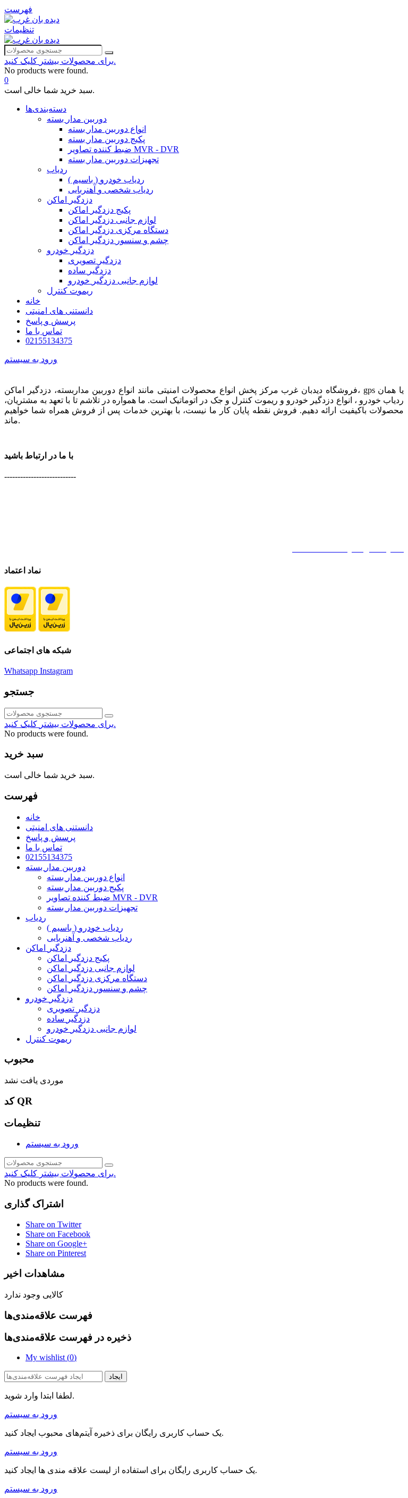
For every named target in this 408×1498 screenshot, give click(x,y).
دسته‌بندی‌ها (46, 108)
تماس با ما (44, 331)
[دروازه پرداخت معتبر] (20, 628)
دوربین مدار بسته (77, 118)
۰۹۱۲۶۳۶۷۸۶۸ (351, 513)
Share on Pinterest (56, 1253)
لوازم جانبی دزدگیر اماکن (112, 219)
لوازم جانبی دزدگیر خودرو (113, 280)
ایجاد (116, 1376)
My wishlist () (51, 1357)
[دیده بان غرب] (32, 19)
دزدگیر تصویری (94, 260)
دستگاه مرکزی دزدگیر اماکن (118, 230)
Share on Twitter (53, 1224)
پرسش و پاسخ (50, 320)
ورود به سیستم (52, 1143)
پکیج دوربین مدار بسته (106, 139)
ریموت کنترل (70, 290)
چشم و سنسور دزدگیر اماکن (118, 240)
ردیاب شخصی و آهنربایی (111, 189)
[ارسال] (109, 52)
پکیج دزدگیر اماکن (99, 209)
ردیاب (57, 169)
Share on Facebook (58, 1233)
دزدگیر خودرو (70, 250)
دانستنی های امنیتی (59, 310)
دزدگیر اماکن (69, 199)
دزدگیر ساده (89, 270)
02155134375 (49, 340)
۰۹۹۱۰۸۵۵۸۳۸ (351, 530)
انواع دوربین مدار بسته (107, 128)
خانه (33, 300)
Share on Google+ (56, 1243)
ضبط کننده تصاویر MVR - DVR (123, 149)
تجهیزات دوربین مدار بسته (113, 159)
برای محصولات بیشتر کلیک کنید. (60, 60)
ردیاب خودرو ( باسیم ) (106, 179)
